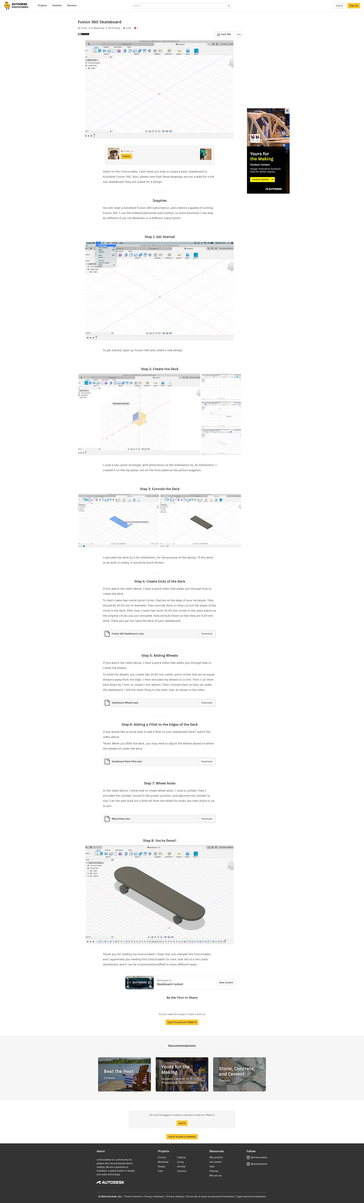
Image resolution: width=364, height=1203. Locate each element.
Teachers (72, 5)
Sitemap (213, 1171)
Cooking (181, 1157)
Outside (181, 1166)
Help (212, 1166)
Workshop (99, 28)
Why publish (216, 1157)
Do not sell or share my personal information (210, 1196)
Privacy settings (175, 1196)
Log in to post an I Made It (182, 1022)
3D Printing (114, 28)
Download (206, 633)
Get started (215, 1162)
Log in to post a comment (182, 1136)
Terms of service (133, 1196)
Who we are (215, 1175)
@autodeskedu (259, 1164)
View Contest (226, 982)
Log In (339, 5)
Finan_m (86, 28)
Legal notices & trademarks (251, 1196)
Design (161, 1166)
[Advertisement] (268, 151)
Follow (126, 156)
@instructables (259, 1157)
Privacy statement (154, 1196)
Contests (57, 5)
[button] (239, 34)
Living (180, 1162)
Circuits (162, 1157)
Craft (160, 1171)
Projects (42, 5)
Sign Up (353, 5)
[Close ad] (287, 111)
